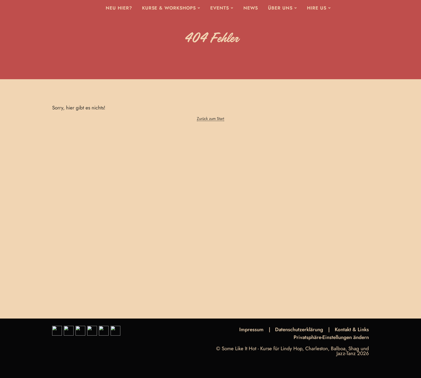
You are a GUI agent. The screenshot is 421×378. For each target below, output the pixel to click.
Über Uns (280, 8)
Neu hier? (119, 8)
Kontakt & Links (352, 329)
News (250, 8)
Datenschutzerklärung (299, 329)
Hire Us (316, 8)
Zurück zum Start (210, 119)
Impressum (251, 329)
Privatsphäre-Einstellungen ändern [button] (331, 338)
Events (219, 8)
